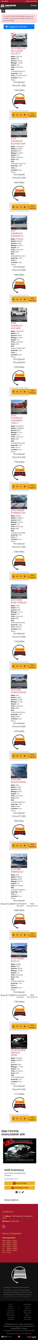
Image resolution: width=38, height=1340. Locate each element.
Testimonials (10, 1319)
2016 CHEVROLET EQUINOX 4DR (18, 141)
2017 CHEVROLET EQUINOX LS (17, 233)
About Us (10, 1306)
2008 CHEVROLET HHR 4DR (17, 326)
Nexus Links (27, 1319)
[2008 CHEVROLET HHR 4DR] (19, 313)
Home (10, 1304)
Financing (10, 1317)
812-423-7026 (32, 1)
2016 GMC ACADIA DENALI (18, 691)
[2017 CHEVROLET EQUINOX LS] (19, 221)
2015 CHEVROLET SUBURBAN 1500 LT (17, 419)
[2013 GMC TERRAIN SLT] (19, 860)
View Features (32, 115)
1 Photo (19, 46)
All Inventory (10, 1311)
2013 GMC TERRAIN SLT (17, 870)
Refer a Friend (27, 1311)
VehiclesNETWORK (26, 1326)
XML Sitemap (27, 1317)
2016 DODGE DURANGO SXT (18, 511)
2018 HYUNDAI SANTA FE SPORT (18, 1053)
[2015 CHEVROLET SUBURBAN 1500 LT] (19, 406)
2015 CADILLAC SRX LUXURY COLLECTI (18, 51)
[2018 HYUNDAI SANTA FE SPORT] (19, 1040)
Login (5, 1)
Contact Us (27, 1308)
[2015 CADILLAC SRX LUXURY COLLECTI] (19, 39)
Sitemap (27, 1315)
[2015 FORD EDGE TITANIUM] (19, 590)
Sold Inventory (27, 1313)
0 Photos (19, 1048)
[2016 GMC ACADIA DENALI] (19, 680)
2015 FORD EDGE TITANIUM (19, 601)
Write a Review (27, 1304)
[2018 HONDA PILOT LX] (19, 949)
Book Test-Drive (10, 1315)
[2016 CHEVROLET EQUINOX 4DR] (19, 129)
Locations (27, 1306)
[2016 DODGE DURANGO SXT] (19, 501)
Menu (34, 5)
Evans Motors (28, 1324)
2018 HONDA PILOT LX (17, 960)
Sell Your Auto (10, 1313)
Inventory (10, 1308)
